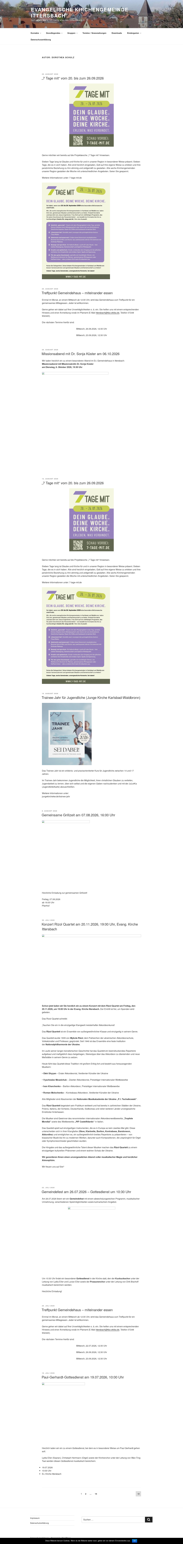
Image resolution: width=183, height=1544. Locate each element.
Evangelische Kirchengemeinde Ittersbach (79, 12)
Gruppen (71, 33)
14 (96, 1493)
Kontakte (35, 33)
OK (134, 1541)
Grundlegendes (53, 33)
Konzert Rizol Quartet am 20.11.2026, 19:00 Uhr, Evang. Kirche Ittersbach (90, 926)
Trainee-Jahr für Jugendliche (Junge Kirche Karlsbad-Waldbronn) (91, 697)
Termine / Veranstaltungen (94, 33)
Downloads (117, 33)
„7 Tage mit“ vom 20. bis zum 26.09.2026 (73, 77)
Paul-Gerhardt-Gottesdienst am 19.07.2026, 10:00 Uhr (83, 1376)
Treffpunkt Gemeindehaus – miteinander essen (77, 292)
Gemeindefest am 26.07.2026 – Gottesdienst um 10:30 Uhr (86, 1191)
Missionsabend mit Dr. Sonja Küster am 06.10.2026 (80, 353)
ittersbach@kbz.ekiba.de (107, 312)
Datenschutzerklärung (41, 39)
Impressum (35, 1518)
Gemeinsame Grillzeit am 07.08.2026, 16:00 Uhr (78, 814)
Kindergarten (133, 33)
